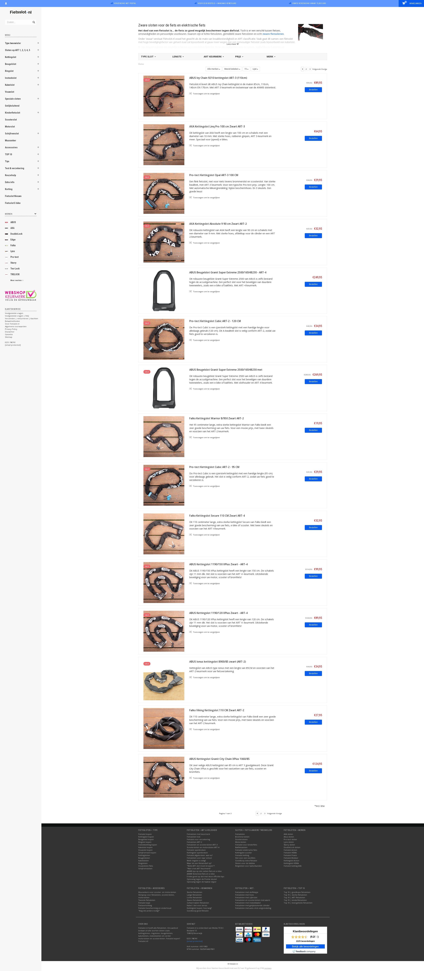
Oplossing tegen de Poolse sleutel (202, 879)
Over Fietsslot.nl (12, 324)
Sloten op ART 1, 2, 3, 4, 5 (17, 50)
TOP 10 (8, 154)
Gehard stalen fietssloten (198, 903)
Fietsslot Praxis (290, 855)
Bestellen (313, 89)
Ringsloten (143, 863)
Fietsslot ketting (242, 855)
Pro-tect (14, 257)
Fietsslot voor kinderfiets (246, 844)
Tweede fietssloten (146, 900)
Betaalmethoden (12, 321)
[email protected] (195, 941)
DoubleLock (16, 233)
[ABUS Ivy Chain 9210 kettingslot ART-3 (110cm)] (163, 95)
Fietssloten (240, 834)
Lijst (255, 69)
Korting (8, 189)
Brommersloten (242, 836)
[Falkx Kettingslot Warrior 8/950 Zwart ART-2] (163, 436)
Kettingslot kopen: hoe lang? (199, 908)
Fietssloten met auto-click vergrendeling (253, 908)
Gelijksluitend (12, 105)
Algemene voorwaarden (15, 326)
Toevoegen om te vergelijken (206, 93)
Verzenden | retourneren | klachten (21, 318)
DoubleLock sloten (292, 847)
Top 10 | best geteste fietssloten (298, 903)
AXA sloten (288, 834)
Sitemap (8, 337)
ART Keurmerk (213, 56)
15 (245, 69)
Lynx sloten (289, 842)
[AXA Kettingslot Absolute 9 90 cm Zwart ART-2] (163, 241)
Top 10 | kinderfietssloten (295, 900)
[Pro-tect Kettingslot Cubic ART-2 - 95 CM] (163, 484)
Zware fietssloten (194, 900)
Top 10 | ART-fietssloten (294, 897)
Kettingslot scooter (243, 852)
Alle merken (213, 69)
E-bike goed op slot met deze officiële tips (205, 876)
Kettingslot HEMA (291, 863)
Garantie (9, 334)
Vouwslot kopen (145, 850)
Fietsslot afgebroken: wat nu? (199, 855)
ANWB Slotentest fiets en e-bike (201, 874)
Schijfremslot (12, 133)
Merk (270, 56)
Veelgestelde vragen (14, 313)
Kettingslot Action (291, 860)
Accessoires (11, 147)
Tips (7, 161)
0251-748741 (10, 342)
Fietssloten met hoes (244, 895)
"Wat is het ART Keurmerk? (199, 868)
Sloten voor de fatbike (245, 863)
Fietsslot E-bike (13, 203)
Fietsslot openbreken (196, 850)
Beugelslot (10, 64)
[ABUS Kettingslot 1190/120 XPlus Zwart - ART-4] (163, 630)
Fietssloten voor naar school (199, 858)
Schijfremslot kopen (147, 852)
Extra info (9, 182)
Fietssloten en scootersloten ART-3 (202, 844)
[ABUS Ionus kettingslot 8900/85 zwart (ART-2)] (163, 679)
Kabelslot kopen (145, 847)
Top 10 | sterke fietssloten (295, 895)
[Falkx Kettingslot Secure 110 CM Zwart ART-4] (163, 533)
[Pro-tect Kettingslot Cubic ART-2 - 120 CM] (163, 339)
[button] (38, 43)
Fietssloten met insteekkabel (248, 903)
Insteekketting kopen (147, 844)
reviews (267, 968)
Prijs (238, 56)
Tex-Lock (15, 268)
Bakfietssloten (241, 847)
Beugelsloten (144, 858)
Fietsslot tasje (144, 903)
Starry (13, 262)
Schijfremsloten (145, 868)
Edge (13, 239)
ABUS (13, 222)
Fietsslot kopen (145, 834)
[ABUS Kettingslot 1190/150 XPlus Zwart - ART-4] (163, 582)
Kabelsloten (143, 860)
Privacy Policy (11, 329)
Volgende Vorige (319, 69)
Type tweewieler (13, 43)
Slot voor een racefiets (245, 858)
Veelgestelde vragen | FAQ (17, 316)
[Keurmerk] (20, 295)
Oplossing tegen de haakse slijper (201, 881)
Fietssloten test (193, 836)
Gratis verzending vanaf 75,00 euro (309, 3)
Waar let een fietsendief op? (199, 863)
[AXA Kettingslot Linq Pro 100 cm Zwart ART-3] (163, 144)
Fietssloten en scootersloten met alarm (252, 900)
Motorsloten (240, 842)
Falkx (13, 245)
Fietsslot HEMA (290, 852)
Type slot (147, 56)
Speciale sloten (13, 98)
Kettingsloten (144, 855)
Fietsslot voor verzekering (198, 839)
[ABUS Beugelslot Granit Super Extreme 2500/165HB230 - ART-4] (163, 290)
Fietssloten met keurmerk (198, 834)
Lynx (12, 251)
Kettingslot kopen (146, 836)
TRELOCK (15, 274)
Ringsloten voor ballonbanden (248, 866)
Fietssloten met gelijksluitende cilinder (252, 905)
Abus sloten (289, 836)
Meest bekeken (231, 69)
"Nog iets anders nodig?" (149, 910)
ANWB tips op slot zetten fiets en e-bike (204, 871)
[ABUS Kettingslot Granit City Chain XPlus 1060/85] (163, 776)
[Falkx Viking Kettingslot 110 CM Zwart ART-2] (163, 728)
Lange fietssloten (194, 895)
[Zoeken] (33, 20)
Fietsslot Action (290, 850)
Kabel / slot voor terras (197, 905)
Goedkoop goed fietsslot (198, 910)
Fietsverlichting (145, 905)
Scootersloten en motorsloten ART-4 (203, 847)
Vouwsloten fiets (145, 866)
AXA (12, 228)
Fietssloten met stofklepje (246, 892)
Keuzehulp (10, 175)
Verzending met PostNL (125, 3)
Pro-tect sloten (290, 839)
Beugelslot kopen (146, 839)
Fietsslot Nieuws (13, 196)
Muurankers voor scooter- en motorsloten (157, 892)
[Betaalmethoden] (239, 929)
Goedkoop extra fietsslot (246, 860)
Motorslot (10, 126)
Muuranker (10, 140)
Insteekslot (10, 78)
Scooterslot (11, 119)
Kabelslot (9, 85)
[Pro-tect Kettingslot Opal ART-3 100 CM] (163, 193)
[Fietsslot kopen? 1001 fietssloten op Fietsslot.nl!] (20, 12)
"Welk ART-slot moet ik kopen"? (201, 866)
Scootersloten (241, 839)
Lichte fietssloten (194, 897)
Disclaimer (9, 331)
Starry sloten (289, 844)
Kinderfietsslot (12, 112)
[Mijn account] (6, 3)
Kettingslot (10, 57)
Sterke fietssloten (194, 892)
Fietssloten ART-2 (194, 842)
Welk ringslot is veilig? (196, 860)
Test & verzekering (14, 168)
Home (141, 64)
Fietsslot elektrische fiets (246, 850)
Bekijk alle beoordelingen (305, 946)
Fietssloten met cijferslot (246, 897)
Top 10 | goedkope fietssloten (297, 892)
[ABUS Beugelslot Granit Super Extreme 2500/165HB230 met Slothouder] (163, 387)
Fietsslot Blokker (291, 858)
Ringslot (9, 71)
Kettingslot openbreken (197, 852)
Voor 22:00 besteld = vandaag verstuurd (217, 3)
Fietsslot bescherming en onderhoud (154, 908)
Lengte (177, 56)
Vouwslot (9, 92)
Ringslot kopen (144, 842)
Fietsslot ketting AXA (292, 866)
